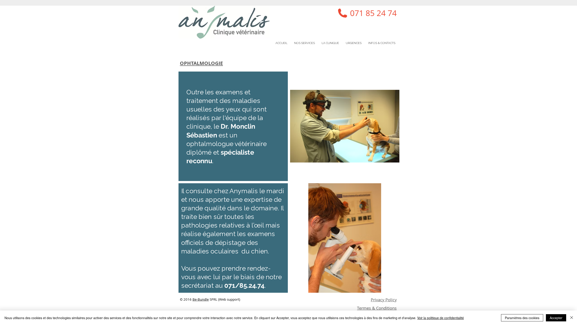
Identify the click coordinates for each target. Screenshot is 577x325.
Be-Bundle (200, 299)
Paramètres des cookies (522, 318)
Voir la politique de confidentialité (440, 318)
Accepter (556, 318)
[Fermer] (571, 317)
